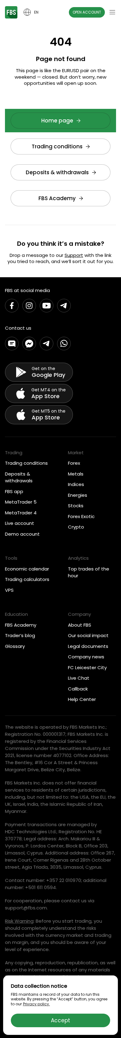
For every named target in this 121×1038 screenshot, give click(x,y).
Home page (57, 120)
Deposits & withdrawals (57, 172)
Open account (87, 12)
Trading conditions (57, 146)
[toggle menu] (112, 12)
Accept (60, 1020)
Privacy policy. (36, 1004)
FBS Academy (57, 198)
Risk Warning (19, 921)
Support (74, 255)
